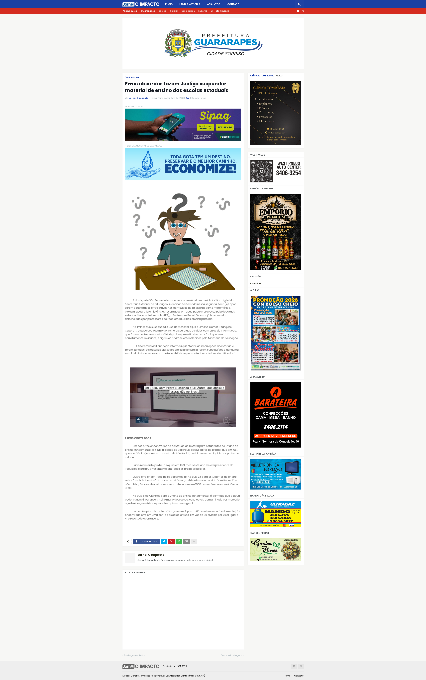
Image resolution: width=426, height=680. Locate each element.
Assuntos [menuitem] (213, 4)
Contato (299, 675)
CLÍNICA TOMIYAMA (262, 75)
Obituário (255, 283)
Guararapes (148, 10)
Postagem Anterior (134, 655)
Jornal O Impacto (150, 555)
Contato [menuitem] (233, 4)
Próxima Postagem (231, 655)
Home (287, 675)
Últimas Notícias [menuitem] (189, 4)
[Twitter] (164, 541)
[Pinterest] (171, 541)
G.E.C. (279, 75)
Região (162, 10)
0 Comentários (198, 98)
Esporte (202, 10)
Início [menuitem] (169, 4)
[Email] (186, 541)
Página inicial (132, 77)
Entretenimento (220, 10)
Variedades (188, 10)
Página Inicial (129, 10)
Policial (174, 10)
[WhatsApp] (179, 541)
